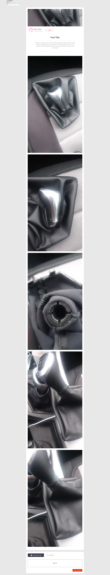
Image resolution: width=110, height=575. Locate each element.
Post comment (77, 570)
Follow (49, 30)
